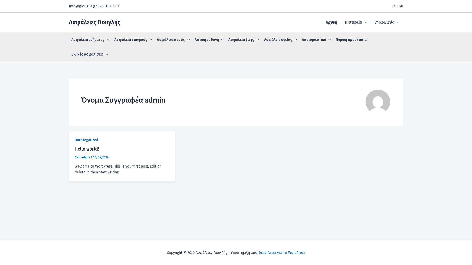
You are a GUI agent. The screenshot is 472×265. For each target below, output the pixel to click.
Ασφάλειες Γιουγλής (94, 22)
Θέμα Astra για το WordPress (281, 252)
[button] (364, 22)
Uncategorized (86, 140)
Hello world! (87, 149)
